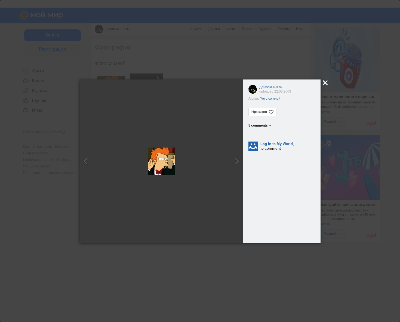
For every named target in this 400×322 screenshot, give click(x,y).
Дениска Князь (270, 87)
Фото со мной (270, 98)
